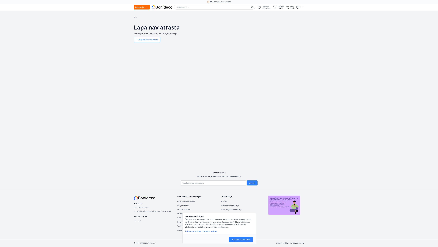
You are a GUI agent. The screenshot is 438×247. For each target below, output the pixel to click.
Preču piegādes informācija (231, 209)
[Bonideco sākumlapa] (145, 198)
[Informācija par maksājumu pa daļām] (284, 205)
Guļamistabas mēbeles (186, 201)
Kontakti (224, 201)
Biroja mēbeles (183, 205)
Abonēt (252, 183)
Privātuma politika (193, 231)
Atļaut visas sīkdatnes (241, 239)
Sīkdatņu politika (209, 231)
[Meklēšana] (252, 7)
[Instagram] (140, 221)
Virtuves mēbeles (184, 209)
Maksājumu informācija (230, 205)
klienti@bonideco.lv (141, 207)
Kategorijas (140, 7)
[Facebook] (135, 221)
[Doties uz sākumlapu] (162, 7)
